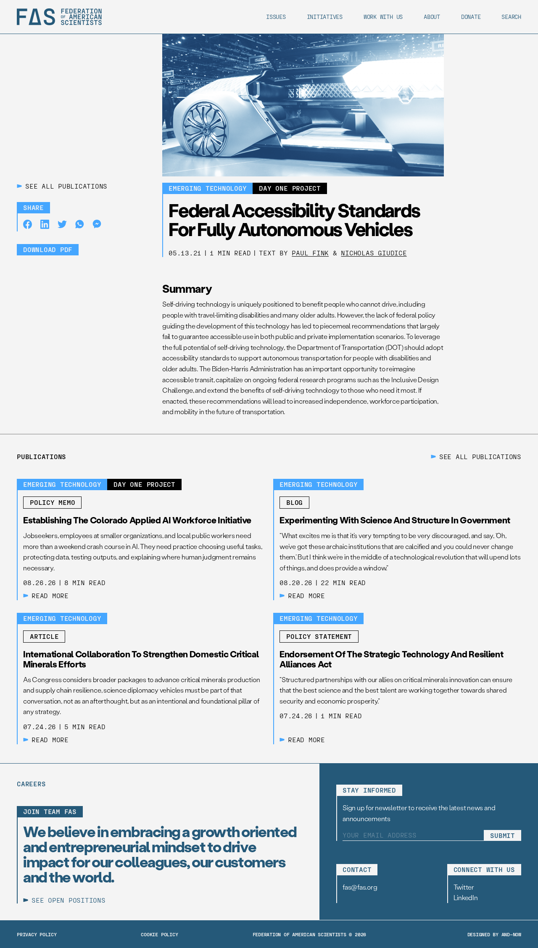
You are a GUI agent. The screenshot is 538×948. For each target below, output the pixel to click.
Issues (276, 16)
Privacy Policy (37, 934)
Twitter (464, 886)
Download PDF (47, 249)
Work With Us (383, 16)
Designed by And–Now (494, 934)
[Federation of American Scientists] (59, 16)
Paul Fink (310, 253)
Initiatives (325, 16)
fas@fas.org (360, 886)
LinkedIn (466, 897)
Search (511, 16)
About (432, 16)
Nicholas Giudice (373, 253)
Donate (471, 16)
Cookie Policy (159, 934)
